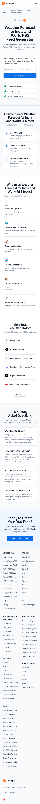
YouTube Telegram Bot (29, 621)
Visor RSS (6, 670)
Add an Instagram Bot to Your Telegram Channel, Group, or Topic (10, 762)
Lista (23, 573)
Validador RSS (8, 678)
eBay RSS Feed (8, 601)
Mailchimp (25, 668)
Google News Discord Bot (29, 652)
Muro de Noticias (28, 561)
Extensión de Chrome (10, 682)
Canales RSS (8, 553)
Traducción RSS (8, 639)
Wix (23, 601)
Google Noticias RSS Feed (10, 561)
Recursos (7, 658)
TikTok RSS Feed (9, 569)
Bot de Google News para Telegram (29, 625)
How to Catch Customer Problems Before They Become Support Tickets (10, 722)
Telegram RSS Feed (10, 593)
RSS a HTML (26, 557)
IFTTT (24, 683)
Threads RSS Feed (9, 573)
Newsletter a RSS (9, 636)
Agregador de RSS (9, 643)
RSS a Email (7, 632)
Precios (5, 663)
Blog (5, 706)
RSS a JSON (7, 647)
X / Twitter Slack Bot (29, 645)
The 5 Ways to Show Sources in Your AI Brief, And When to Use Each (10, 734)
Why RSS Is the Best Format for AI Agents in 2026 (10, 750)
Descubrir (6, 666)
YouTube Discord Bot (29, 641)
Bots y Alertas (7, 628)
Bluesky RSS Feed (9, 605)
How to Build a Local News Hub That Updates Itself (10, 718)
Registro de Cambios (10, 694)
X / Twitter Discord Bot (29, 637)
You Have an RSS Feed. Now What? (10, 746)
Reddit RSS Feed (9, 585)
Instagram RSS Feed (10, 565)
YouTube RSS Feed (9, 589)
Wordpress (26, 589)
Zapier (24, 671)
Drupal (24, 593)
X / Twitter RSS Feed (10, 581)
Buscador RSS (8, 674)
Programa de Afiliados (10, 686)
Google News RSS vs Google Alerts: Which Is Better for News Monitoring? (10, 726)
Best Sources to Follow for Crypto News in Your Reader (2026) (10, 714)
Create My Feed (20, 76)
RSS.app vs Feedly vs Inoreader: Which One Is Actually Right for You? (10, 742)
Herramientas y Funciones (10, 618)
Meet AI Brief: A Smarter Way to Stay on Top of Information (10, 754)
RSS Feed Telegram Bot (29, 629)
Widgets (26, 553)
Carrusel (25, 569)
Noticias (24, 565)
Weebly (24, 585)
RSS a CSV (6, 651)
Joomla (24, 679)
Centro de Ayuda (9, 698)
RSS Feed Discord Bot (29, 633)
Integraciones (28, 663)
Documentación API (9, 690)
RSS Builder (7, 624)
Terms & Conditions (9, 793)
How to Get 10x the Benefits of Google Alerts (10, 730)
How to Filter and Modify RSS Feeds (10, 758)
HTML (24, 597)
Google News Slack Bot (29, 648)
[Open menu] (36, 3)
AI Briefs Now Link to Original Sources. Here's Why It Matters (10, 738)
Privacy (5, 798)
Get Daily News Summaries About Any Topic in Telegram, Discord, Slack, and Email (10, 710)
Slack (24, 675)
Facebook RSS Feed (10, 597)
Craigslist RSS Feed (9, 577)
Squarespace (26, 581)
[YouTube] (4, 799)
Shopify (24, 577)
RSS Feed (4, 11)
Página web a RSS (9, 557)
